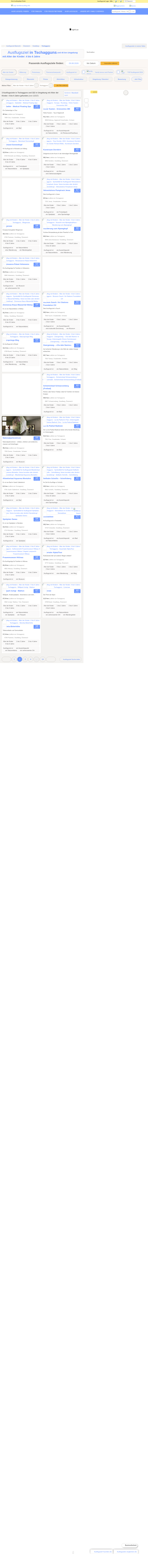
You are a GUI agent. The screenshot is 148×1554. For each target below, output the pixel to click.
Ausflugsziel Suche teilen (71, 659)
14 (43, 659)
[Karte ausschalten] (126, 92)
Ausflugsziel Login (103, 1)
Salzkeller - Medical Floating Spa (17, 106)
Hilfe (111, 1)
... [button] (36, 659)
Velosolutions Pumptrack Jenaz (56, 190)
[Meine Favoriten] (108, 11)
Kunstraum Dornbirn (52, 150)
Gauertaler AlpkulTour (52, 552)
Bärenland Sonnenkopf (12, 145)
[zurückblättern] (7, 101)
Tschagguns (44, 85)
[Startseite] (2, 46)
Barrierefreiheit (130, 1545)
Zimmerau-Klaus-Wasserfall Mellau (18, 305)
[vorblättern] (35, 101)
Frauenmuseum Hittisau (13, 557)
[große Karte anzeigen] (86, 100)
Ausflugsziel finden (20, 11)
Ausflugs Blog (71, 11)
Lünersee (47, 591)
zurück (95, 92)
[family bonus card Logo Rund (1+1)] (132, 6)
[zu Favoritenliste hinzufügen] (4, 102)
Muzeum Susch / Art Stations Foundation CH (55, 303)
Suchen (134, 11)
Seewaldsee (48, 517)
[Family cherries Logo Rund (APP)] (119, 6)
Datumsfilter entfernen (110, 63)
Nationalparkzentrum (12, 438)
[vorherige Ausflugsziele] (6, 659)
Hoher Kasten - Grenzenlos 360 (56, 109)
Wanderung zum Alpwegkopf (55, 228)
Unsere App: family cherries (92, 11)
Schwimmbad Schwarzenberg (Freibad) (56, 387)
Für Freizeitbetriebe (53, 11)
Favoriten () (103, 1552)
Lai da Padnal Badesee (53, 426)
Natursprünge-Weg (11, 340)
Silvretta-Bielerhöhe (11, 626)
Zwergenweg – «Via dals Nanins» (57, 345)
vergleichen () (127, 1552)
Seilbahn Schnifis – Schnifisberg (57, 478)
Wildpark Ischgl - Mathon (13, 591)
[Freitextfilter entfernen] (129, 11)
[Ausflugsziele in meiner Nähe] (86, 105)
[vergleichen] (4, 107)
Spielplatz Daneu (10, 519)
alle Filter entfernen (62, 85)
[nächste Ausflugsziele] (51, 659)
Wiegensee (7, 226)
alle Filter (137, 79)
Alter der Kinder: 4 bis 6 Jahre (23, 85)
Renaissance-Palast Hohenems (16, 264)
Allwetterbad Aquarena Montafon (17, 478)
